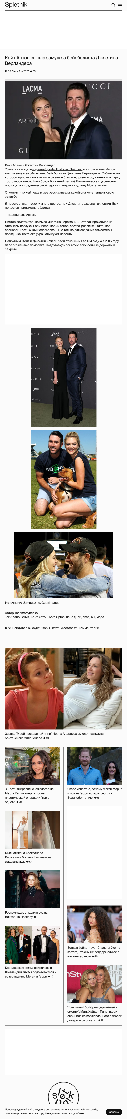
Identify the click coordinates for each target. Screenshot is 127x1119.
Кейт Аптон (39, 617)
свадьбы (89, 617)
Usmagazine (31, 603)
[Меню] (120, 5)
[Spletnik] (16, 5)
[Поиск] (113, 5)
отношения (21, 617)
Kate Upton (57, 617)
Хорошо (114, 1112)
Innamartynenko (26, 613)
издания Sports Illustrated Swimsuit (57, 169)
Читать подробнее (73, 1113)
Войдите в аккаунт (25, 628)
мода (100, 617)
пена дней (73, 617)
